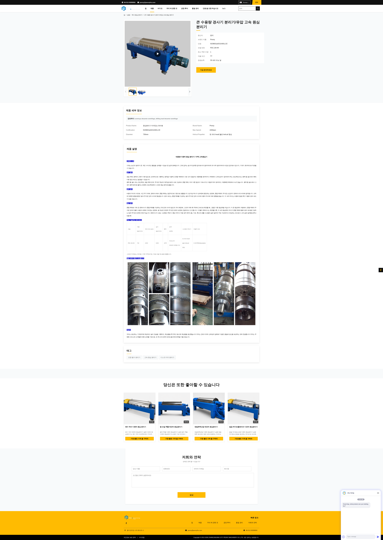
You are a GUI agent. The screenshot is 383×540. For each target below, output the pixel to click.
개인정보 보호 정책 (130, 537)
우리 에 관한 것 (171, 8)
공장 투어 (184, 8)
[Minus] (378, 493)
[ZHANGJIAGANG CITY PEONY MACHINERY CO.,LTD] (131, 8)
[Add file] (343, 537)
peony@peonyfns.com (147, 2)
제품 (152, 8)
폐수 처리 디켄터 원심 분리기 (135, 427)
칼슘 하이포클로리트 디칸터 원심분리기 (243, 427)
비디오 (160, 8)
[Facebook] (126, 523)
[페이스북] (381, 270)
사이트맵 (141, 537)
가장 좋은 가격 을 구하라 (139, 439)
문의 (256, 2)
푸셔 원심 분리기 (137, 15)
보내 (191, 495)
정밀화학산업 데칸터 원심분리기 (206, 427)
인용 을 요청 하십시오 (210, 8)
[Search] (258, 8)
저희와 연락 (252, 522)
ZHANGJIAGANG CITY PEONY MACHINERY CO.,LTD (226, 537)
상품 (128, 15)
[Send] (378, 537)
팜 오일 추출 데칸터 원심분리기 (171, 427)
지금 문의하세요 (206, 70)
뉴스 (224, 8)
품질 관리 (195, 8)
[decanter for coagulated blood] (158, 54)
